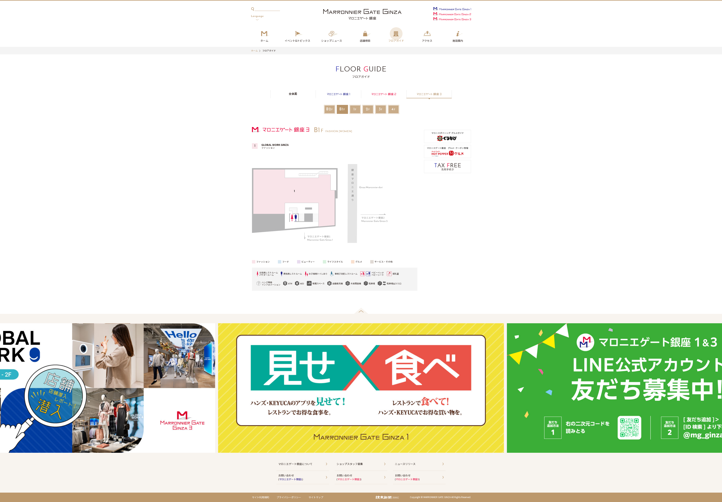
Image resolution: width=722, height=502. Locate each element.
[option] (361, 388)
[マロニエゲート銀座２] (383, 94)
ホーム (264, 40)
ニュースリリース (405, 464)
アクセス (427, 40)
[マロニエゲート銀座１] (338, 94)
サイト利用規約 (260, 497)
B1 (342, 109)
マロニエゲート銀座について (295, 464)
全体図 (293, 94)
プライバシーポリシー (289, 497)
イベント (297, 40)
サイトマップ (316, 497)
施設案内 (458, 40)
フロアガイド (396, 40)
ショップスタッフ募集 (350, 464)
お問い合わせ (290, 477)
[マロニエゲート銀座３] (429, 94)
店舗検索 (365, 40)
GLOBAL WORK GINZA (275, 146)
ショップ (331, 40)
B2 (329, 109)
